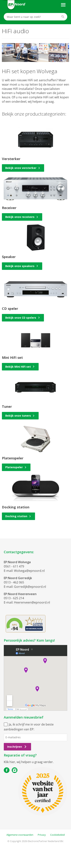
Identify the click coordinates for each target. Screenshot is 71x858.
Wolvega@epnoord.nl (29, 571)
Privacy (42, 834)
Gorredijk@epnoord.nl (30, 587)
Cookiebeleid (57, 834)
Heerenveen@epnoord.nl (32, 602)
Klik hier (9, 762)
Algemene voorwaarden (19, 834)
